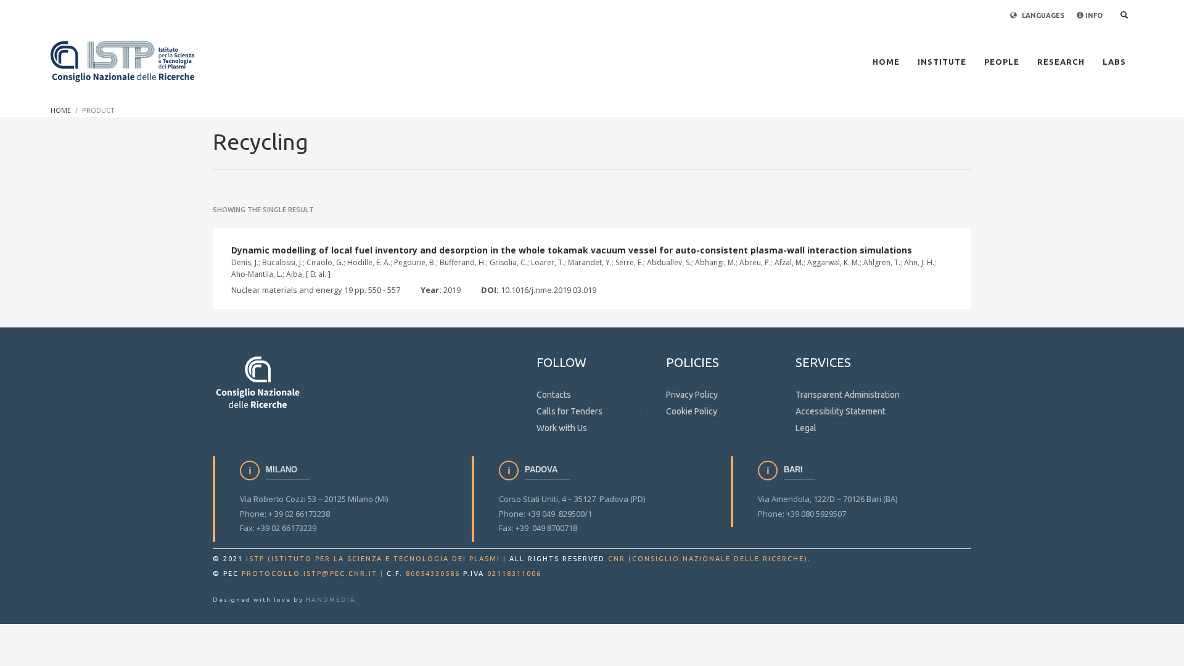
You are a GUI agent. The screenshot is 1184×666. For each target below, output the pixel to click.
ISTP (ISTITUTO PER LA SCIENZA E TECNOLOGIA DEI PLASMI (373, 558)
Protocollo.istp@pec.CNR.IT (309, 573)
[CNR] (259, 381)
